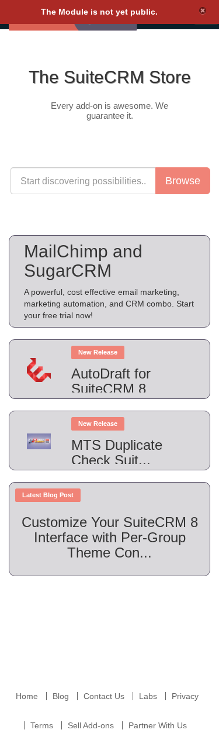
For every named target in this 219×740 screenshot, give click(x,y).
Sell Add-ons (91, 725)
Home (27, 696)
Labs (148, 696)
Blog (61, 696)
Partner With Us (157, 725)
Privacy (185, 696)
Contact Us (104, 696)
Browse (182, 181)
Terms (41, 725)
